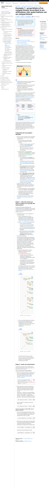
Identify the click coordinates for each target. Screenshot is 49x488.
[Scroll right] (26, 3)
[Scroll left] (5, 3)
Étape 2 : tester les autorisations (23, 44)
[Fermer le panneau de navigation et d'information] (47, 20)
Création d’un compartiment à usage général (26, 220)
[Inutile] (22, 315)
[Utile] (21, 315)
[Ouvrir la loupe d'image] (16, 80)
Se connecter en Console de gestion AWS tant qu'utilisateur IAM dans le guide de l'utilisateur (27, 180)
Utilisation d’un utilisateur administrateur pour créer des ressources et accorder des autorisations (25, 97)
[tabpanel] (26, 296)
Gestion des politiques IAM (24, 170)
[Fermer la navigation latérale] (13, 6)
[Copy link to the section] (14, 132)
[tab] (20, 273)
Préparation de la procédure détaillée (23, 40)
